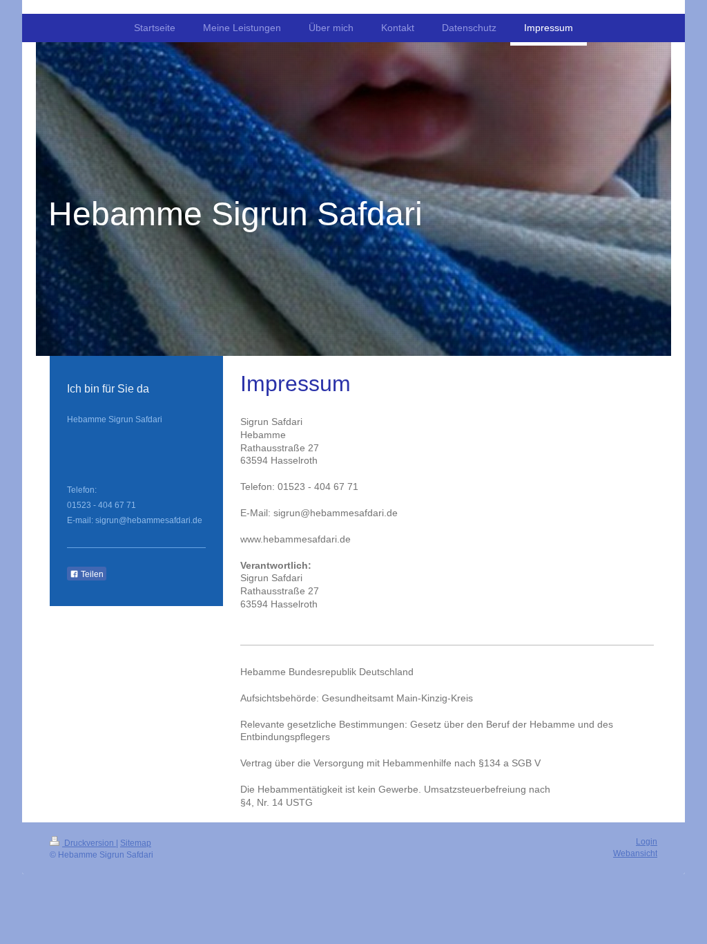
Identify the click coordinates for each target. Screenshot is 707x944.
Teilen (91, 574)
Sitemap (135, 843)
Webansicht (635, 853)
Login (646, 842)
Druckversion (89, 843)
